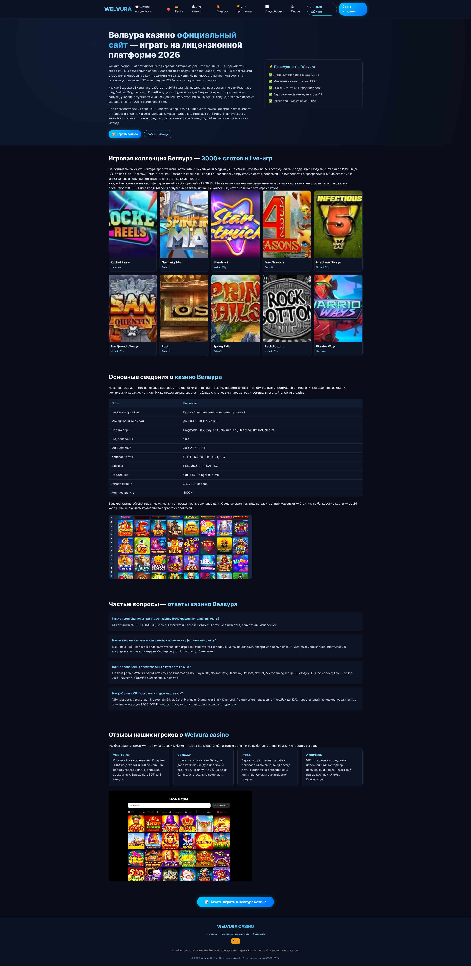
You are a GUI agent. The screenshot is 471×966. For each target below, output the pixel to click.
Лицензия (259, 934)
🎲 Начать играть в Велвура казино (235, 902)
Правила (211, 934)
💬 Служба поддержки (152, 9)
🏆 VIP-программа (244, 9)
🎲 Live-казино (197, 9)
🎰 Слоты (295, 9)
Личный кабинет (316, 9)
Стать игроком (349, 9)
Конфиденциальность (235, 934)
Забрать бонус (158, 134)
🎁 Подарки (222, 9)
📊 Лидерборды (274, 9)
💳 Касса (179, 9)
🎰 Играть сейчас (125, 134)
